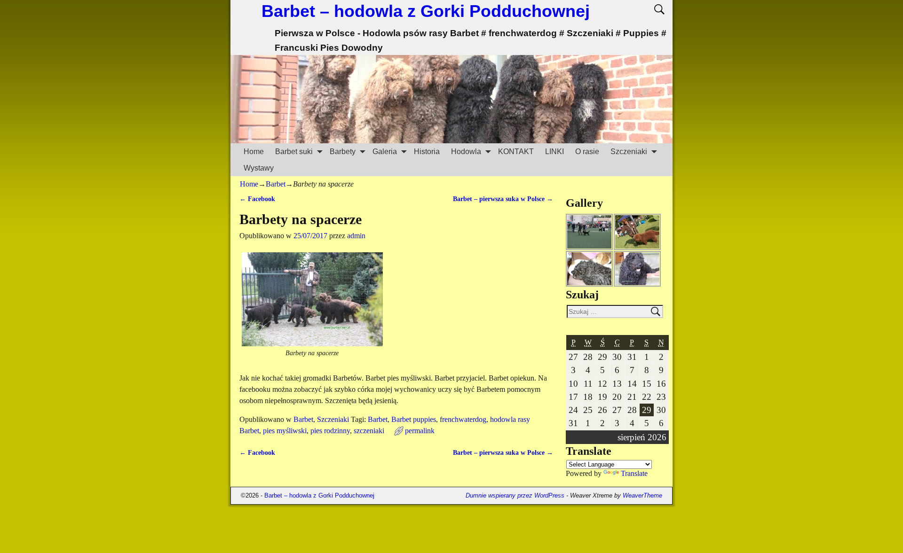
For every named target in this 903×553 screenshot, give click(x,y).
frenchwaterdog (463, 419)
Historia (427, 152)
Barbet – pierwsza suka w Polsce (503, 199)
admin (356, 236)
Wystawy (259, 168)
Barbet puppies (413, 419)
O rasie (587, 152)
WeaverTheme (642, 495)
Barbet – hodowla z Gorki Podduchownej (425, 11)
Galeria (384, 152)
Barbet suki (294, 152)
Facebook (257, 199)
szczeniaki (369, 431)
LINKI (554, 152)
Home (254, 152)
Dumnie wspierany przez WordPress (515, 495)
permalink (420, 431)
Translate (634, 473)
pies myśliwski (285, 431)
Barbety (343, 152)
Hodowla (466, 152)
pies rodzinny (330, 431)
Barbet (275, 184)
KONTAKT (516, 152)
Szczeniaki (628, 152)
